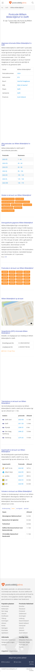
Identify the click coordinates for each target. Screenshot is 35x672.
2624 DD (5, 283)
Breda (3, 625)
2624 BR (19, 277)
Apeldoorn (4, 633)
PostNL (21, 647)
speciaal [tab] (26, 508)
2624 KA (12, 283)
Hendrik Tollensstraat (8, 199)
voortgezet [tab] (19, 508)
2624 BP (12, 277)
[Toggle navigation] (2, 2)
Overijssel (22, 625)
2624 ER (20, 472)
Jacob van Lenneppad (8, 202)
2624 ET (20, 476)
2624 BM (26, 275)
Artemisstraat (27, 205)
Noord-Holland (24, 623)
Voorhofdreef (19, 199)
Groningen (4, 621)
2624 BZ (20, 468)
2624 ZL (4, 179)
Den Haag (4, 611)
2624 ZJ (4, 171)
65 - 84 (20, 167)
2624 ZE (4, 159)
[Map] (17, 313)
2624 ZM (5, 183)
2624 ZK (4, 175)
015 (18, 77)
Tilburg (3, 618)
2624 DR (19, 272)
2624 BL (19, 275)
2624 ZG (5, 163)
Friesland (22, 611)
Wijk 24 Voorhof (22, 85)
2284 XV (20, 427)
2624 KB (19, 283)
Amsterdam (5, 606)
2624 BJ (5, 275)
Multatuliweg (17, 207)
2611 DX (21, 423)
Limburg (21, 618)
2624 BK (12, 275)
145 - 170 (21, 183)
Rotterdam (4, 609)
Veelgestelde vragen (8, 642)
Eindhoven (4, 616)
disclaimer (29, 669)
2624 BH (5, 272)
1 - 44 (19, 159)
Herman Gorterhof (17, 205)
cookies (31, 670)
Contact (3, 645)
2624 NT (12, 272)
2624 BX (26, 280)
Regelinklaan (14, 651)
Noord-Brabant (24, 621)
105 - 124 (21, 175)
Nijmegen (4, 628)
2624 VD (21, 419)
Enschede (4, 630)
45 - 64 (20, 163)
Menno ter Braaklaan (8, 210)
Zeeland (21, 630)
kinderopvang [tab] (6, 508)
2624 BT (5, 280)
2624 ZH (5, 167)
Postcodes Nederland (8, 640)
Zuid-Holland (21, 97)
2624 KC (26, 283)
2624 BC (21, 484)
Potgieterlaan (6, 205)
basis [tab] (13, 508)
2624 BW (19, 280)
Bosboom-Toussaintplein (22, 202)
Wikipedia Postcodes (25, 640)
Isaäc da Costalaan (7, 207)
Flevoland (22, 609)
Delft (18, 89)
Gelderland (22, 613)
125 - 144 (21, 179)
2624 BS (26, 277)
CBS (6, 257)
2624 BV (12, 280)
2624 (18, 73)
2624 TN (26, 272)
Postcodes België (24, 642)
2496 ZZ (20, 431)
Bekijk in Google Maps (9, 351)
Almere (3, 623)
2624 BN (5, 277)
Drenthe (21, 606)
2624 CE (20, 480)
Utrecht (3, 613)
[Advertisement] (17, 121)
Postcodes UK (23, 645)
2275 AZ (20, 438)
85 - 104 (20, 171)
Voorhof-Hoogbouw (23, 81)
